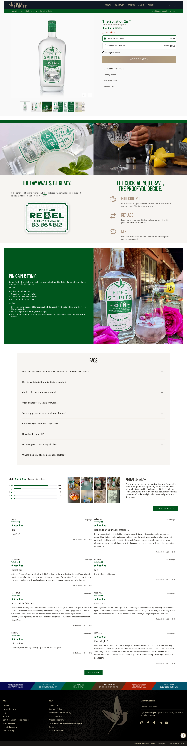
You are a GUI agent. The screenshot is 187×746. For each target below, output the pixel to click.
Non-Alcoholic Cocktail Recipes (16, 720)
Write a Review (168, 509)
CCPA (182, 743)
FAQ (4, 713)
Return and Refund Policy (60, 713)
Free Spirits (15, 11)
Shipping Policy (55, 709)
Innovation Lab (9, 709)
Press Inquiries (55, 716)
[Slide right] (90, 95)
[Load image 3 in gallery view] (47, 107)
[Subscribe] (181, 707)
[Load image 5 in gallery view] (69, 107)
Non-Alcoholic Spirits (29, 11)
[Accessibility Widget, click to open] (183, 735)
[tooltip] (145, 480)
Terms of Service (174, 743)
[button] (139, 28)
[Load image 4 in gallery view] (58, 107)
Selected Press (9, 723)
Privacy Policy (162, 743)
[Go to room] (18, 686)
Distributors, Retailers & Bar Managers (65, 723)
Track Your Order (56, 731)
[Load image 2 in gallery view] (36, 107)
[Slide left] (84, 95)
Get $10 (6, 716)
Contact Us (53, 706)
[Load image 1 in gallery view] (25, 107)
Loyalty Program (10, 727)
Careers (52, 727)
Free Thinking (9, 731)
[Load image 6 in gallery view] (80, 107)
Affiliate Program (56, 720)
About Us (7, 706)
